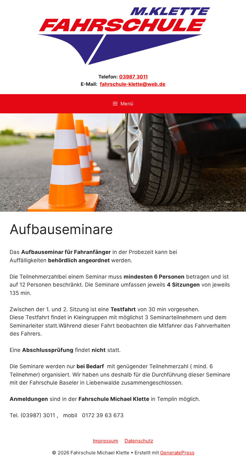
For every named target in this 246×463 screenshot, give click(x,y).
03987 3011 (133, 77)
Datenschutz (139, 441)
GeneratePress (177, 453)
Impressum (105, 441)
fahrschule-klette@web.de (132, 84)
